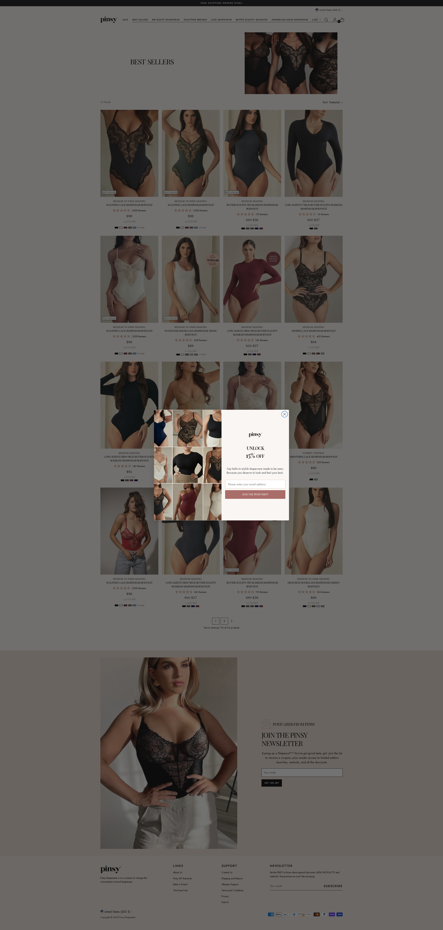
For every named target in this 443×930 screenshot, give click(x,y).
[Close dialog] (285, 414)
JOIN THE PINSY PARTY (255, 494)
